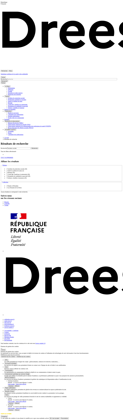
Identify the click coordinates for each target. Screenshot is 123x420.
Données (6, 119)
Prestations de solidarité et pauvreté (18, 106)
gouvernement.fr (9, 324)
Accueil (6, 137)
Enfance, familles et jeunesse (16, 108)
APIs (6, 360)
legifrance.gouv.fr (9, 326)
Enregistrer (4, 416)
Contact (6, 332)
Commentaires (9, 370)
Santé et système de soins (15, 101)
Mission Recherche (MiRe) (15, 123)
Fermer (3, 77)
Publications (8, 111)
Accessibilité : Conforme (11, 330)
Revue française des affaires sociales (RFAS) (20, 128)
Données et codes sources (15, 93)
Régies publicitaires (10, 388)
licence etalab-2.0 (40, 343)
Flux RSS (7, 338)
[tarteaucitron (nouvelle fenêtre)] (6, 414)
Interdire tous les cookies (23, 356)
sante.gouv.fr (8, 321)
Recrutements (8, 340)
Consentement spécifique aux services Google (17, 374)
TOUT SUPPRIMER (7, 157)
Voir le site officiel (21, 384)
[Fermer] (1, 348)
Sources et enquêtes (9, 109)
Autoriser (11, 386)
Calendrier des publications (15, 114)
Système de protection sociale (16, 98)
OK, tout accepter (54, 418)
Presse (10, 133)
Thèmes (7, 96)
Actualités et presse (10, 129)
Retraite (10, 103)
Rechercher (4, 71)
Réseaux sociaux (9, 391)
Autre (6, 367)
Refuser (17, 386)
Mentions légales (9, 337)
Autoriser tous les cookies (8, 356)
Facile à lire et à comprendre (16, 118)
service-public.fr (9, 327)
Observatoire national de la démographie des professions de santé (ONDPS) (29, 126)
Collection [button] (5, 182)
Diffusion (10, 89)
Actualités (11, 131)
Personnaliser (64, 418)
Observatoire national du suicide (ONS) (19, 124)
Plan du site (7, 335)
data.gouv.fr (7, 322)
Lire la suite (11, 384)
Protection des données (14, 94)
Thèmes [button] (4, 165)
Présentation (11, 88)
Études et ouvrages (13, 113)
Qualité (10, 91)
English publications (13, 116)
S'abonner (7, 334)
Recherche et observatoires (12, 121)
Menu (10, 71)
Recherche (4, 79)
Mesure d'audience (10, 377)
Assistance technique (10, 363)
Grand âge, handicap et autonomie (17, 104)
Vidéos (7, 395)
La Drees (7, 86)
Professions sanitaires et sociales (17, 99)
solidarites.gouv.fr (9, 319)
